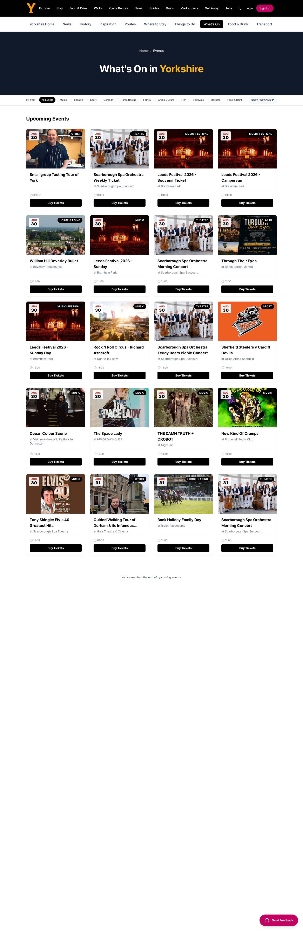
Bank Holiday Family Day (179, 520)
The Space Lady (108, 433)
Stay (59, 8)
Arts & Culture (166, 99)
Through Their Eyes (239, 261)
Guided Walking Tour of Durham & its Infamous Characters (114, 525)
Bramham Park (171, 186)
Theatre (78, 99)
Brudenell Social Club (239, 439)
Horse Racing (128, 99)
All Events (47, 99)
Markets (215, 99)
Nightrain (167, 445)
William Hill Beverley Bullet (54, 261)
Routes (130, 24)
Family (147, 99)
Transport (264, 24)
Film (183, 99)
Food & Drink (78, 8)
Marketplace (189, 8)
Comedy (108, 99)
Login (249, 8)
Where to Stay (155, 24)
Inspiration (108, 24)
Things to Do (185, 24)
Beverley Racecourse (47, 266)
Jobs (228, 8)
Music (63, 99)
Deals (170, 8)
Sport (93, 99)
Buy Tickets (56, 203)
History (85, 24)
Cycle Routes (118, 8)
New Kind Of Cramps (239, 433)
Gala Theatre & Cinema (112, 531)
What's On (211, 24)
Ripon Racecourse (173, 525)
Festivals (198, 99)
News (139, 8)
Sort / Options (262, 100)
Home (144, 51)
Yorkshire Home (41, 24)
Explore (44, 8)
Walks (98, 8)
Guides (154, 8)
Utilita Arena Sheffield (239, 358)
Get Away (212, 8)
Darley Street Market (239, 266)
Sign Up (265, 8)
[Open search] (239, 8)
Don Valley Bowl (107, 358)
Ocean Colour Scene (48, 433)
